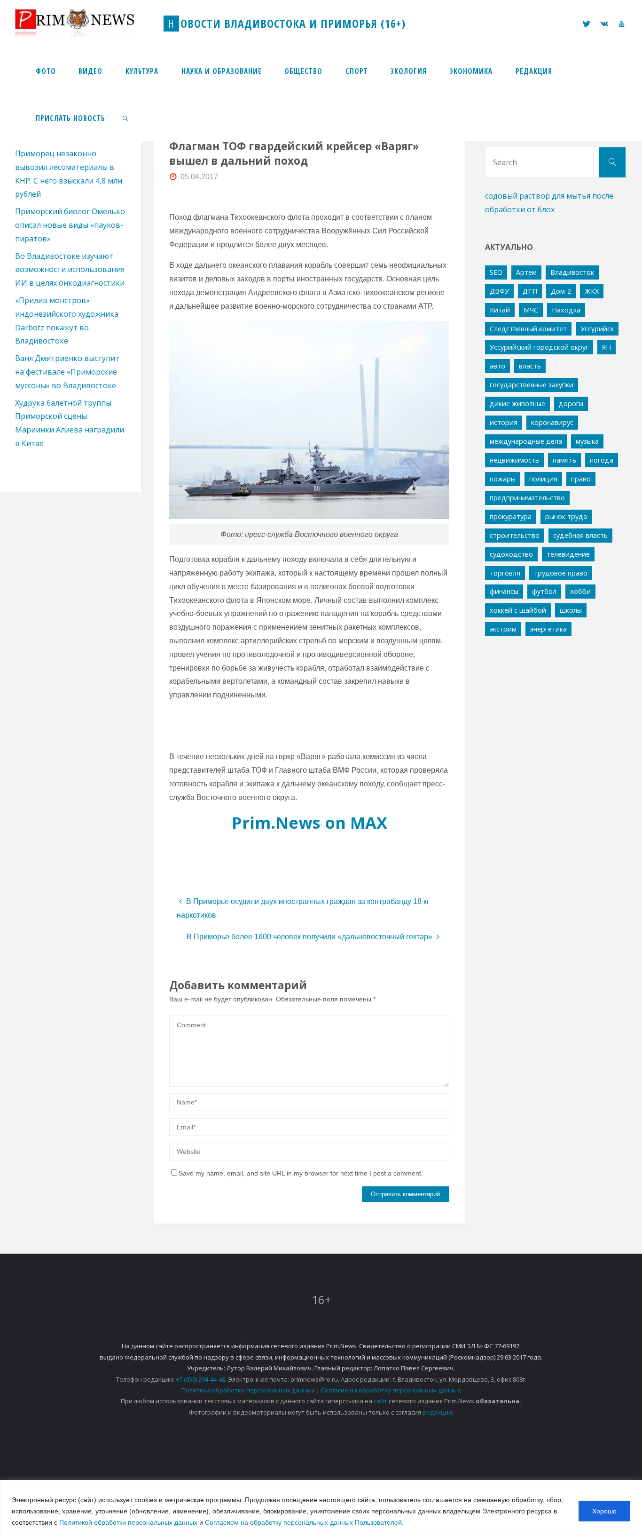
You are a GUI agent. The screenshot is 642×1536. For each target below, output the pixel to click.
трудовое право (560, 572)
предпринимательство (527, 497)
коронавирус (552, 422)
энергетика (548, 628)
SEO (496, 272)
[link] (126, 117)
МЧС (531, 309)
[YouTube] (621, 24)
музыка (587, 441)
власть (530, 365)
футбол (544, 591)
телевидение (568, 554)
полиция (543, 478)
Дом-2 (561, 291)
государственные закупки (531, 384)
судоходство (511, 554)
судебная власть (580, 535)
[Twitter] (586, 24)
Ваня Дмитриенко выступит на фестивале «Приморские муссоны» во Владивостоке (67, 372)
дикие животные (517, 403)
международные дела (526, 441)
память (564, 460)
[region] (321, 1508)
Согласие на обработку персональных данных (391, 1390)
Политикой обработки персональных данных (128, 1522)
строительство (515, 535)
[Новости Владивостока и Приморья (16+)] (84, 23)
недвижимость (514, 460)
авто (497, 365)
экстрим (503, 628)
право (581, 478)
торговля (505, 572)
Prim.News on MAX (309, 822)
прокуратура (511, 516)
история (503, 422)
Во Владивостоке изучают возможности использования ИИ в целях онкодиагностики (70, 269)
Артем (526, 272)
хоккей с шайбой (518, 610)
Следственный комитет (528, 328)
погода (601, 460)
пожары (503, 478)
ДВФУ (499, 291)
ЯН (606, 347)
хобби (580, 591)
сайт (380, 1401)
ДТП (530, 291)
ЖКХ (592, 291)
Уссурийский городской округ (539, 347)
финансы (504, 591)
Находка (566, 309)
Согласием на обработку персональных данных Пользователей (303, 1522)
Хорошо (604, 1511)
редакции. (438, 1412)
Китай (500, 309)
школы (571, 610)
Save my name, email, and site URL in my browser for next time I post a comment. (301, 1173)
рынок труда (566, 516)
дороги (571, 403)
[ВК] (604, 24)
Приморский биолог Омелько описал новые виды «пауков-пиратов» (70, 225)
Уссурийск (597, 328)
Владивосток (572, 272)
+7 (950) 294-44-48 (200, 1379)
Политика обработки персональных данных (248, 1390)
